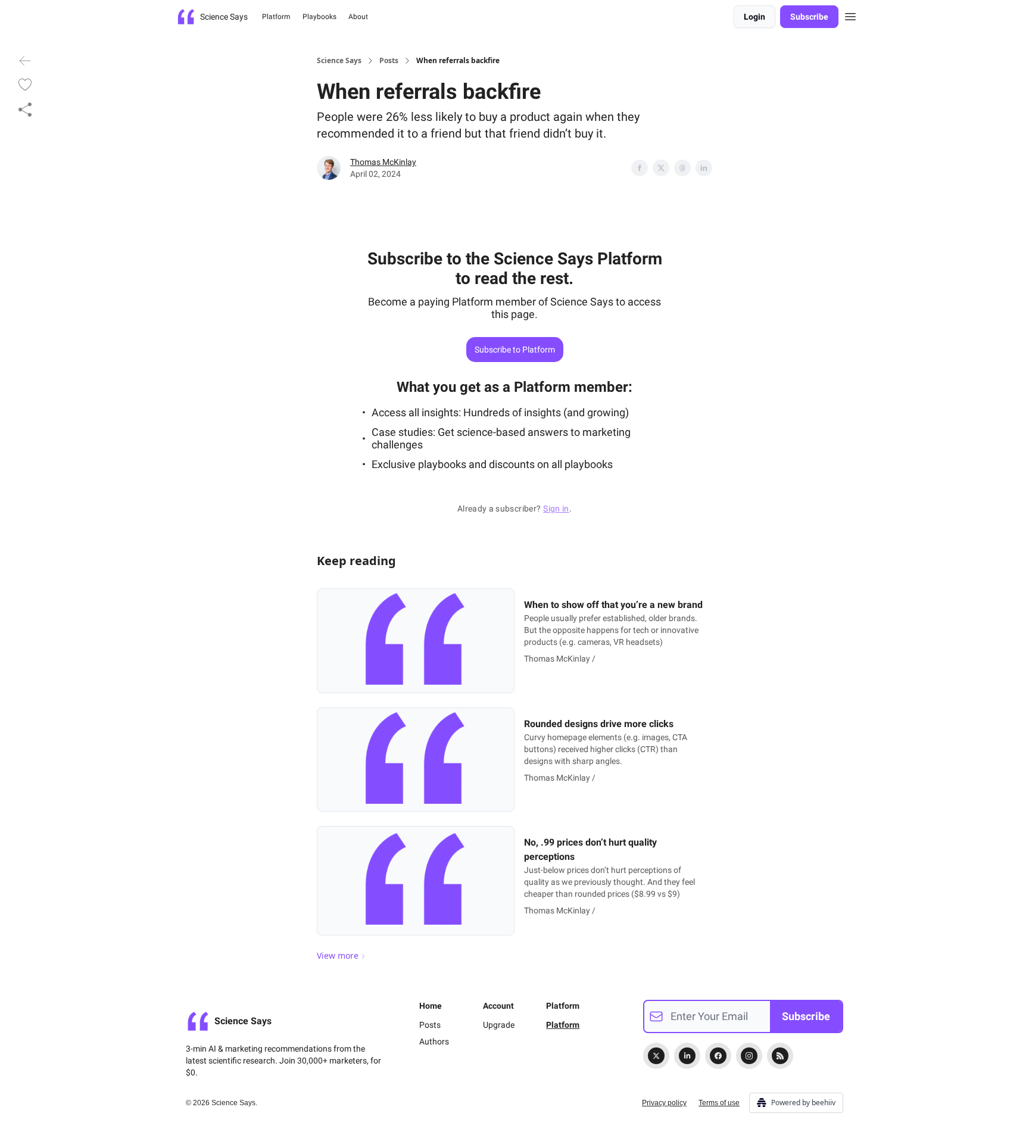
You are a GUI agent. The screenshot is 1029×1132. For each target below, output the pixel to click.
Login (754, 16)
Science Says (339, 61)
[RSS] (780, 1056)
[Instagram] (749, 1056)
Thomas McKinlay (383, 162)
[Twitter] (656, 1056)
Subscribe (809, 16)
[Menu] (850, 15)
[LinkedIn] (687, 1056)
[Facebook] (718, 1056)
